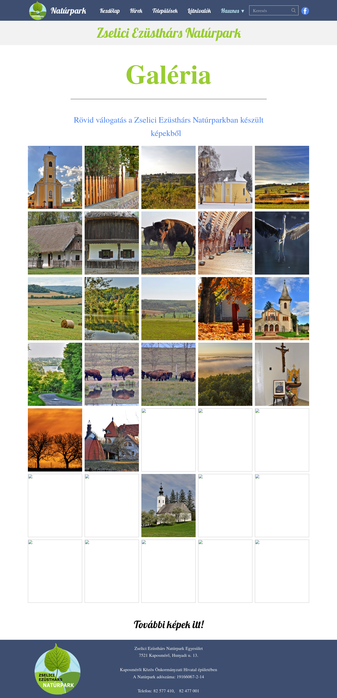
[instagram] (315, 680)
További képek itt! (169, 624)
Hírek (136, 10)
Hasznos (230, 10)
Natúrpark (68, 10)
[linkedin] (329, 680)
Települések (165, 10)
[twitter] (300, 680)
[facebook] (305, 11)
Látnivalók (199, 10)
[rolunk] (57, 668)
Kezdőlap (110, 10)
